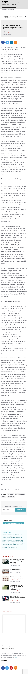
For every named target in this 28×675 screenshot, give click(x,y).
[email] (15, 42)
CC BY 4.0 (16, 657)
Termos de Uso (10, 646)
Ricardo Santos (8, 32)
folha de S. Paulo (20, 494)
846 (7, 31)
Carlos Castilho (15, 600)
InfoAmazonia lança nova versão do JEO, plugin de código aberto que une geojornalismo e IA (16, 587)
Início (2, 646)
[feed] (15, 668)
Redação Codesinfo (16, 590)
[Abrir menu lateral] (2, 16)
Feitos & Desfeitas (7, 23)
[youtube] (11, 668)
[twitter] (7, 42)
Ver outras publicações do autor (13, 523)
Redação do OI (15, 579)
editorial (10, 494)
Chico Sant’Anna (15, 571)
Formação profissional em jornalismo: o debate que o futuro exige (17, 561)
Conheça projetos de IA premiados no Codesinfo (16, 577)
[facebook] (3, 42)
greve (3, 496)
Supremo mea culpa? (15, 569)
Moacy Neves (15, 563)
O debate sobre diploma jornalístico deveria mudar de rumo (17, 598)
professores (11, 496)
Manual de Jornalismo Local (9, 7)
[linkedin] (11, 42)
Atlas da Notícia (6, 4)
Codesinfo (13, 4)
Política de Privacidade (7, 648)
